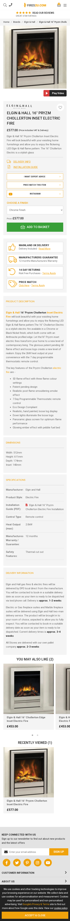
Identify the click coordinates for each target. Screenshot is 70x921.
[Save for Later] (60, 107)
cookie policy (60, 908)
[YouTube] (48, 862)
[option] (35, 14)
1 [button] (32, 735)
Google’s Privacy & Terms (36, 904)
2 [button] (37, 735)
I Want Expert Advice (34, 176)
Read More (44, 248)
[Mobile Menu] (65, 5)
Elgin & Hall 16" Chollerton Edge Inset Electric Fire (26, 719)
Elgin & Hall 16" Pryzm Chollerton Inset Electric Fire (27, 802)
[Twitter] (17, 862)
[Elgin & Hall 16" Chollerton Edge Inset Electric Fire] (28, 689)
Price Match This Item (34, 185)
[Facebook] (6, 862)
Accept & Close (35, 915)
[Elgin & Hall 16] (28, 772)
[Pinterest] (27, 862)
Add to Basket (38, 227)
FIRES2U (35, 5)
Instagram (35, 194)
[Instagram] (37, 862)
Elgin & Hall (13, 312)
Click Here (24, 285)
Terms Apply (49, 273)
